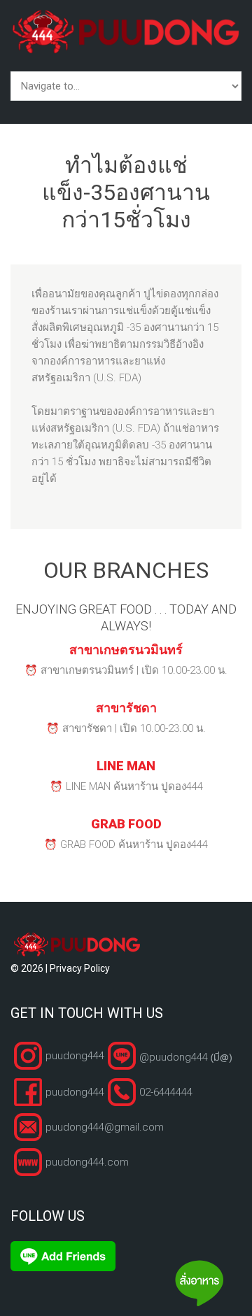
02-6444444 (165, 1092)
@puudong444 (185, 1055)
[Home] (125, 17)
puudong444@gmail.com (105, 1127)
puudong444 (75, 1055)
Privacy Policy (80, 968)
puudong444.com (87, 1162)
